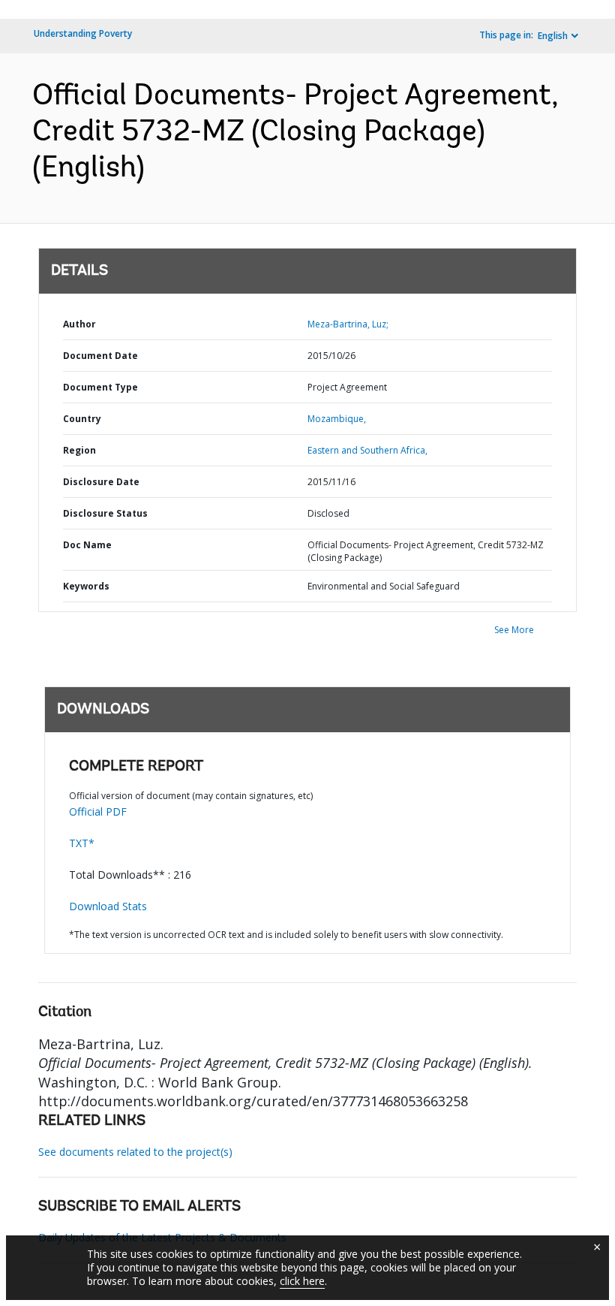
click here (302, 1281)
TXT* (81, 843)
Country (82, 418)
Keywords (86, 586)
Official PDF (98, 811)
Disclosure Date (101, 481)
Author (79, 324)
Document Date (100, 355)
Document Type (100, 387)
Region (79, 450)
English (553, 35)
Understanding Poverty (83, 33)
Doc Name (87, 544)
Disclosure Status (105, 513)
